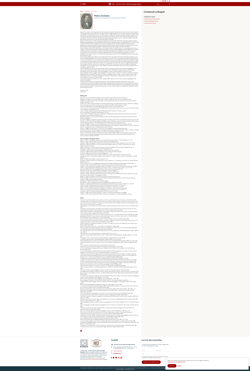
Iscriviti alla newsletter (151, 362)
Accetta (172, 366)
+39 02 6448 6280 (117, 351)
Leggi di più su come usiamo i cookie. (176, 362)
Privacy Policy (157, 357)
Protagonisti (87, 11)
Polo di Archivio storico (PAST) (95, 359)
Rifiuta (179, 366)
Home (81, 11)
